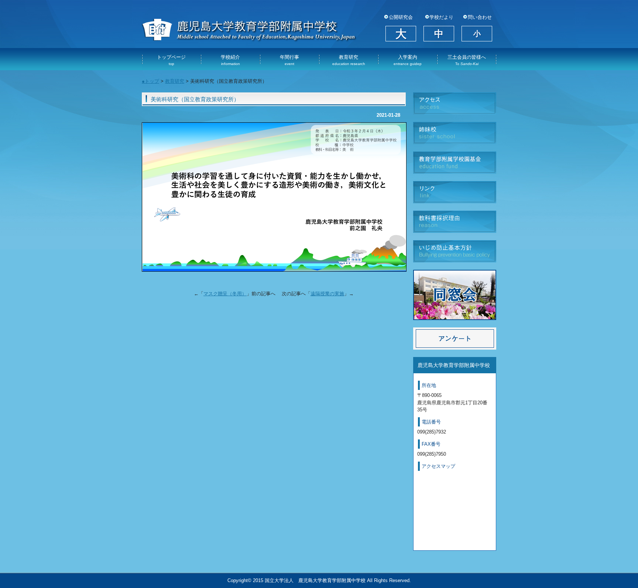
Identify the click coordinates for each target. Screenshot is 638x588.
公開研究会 (401, 17)
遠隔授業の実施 (327, 293)
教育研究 (348, 60)
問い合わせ (480, 17)
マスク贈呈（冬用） (225, 293)
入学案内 (408, 60)
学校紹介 (230, 60)
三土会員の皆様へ (466, 60)
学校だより (441, 17)
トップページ (171, 60)
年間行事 (289, 60)
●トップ (150, 81)
